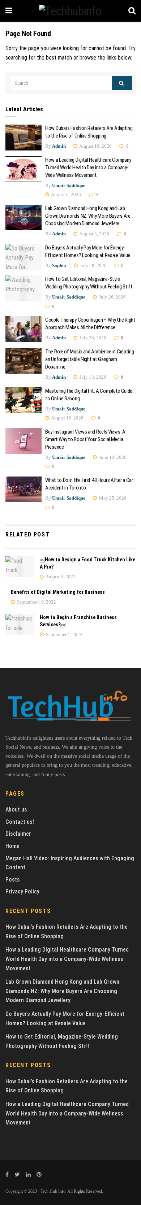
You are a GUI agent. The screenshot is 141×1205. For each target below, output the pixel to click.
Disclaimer (18, 833)
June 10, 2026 (112, 457)
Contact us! (19, 821)
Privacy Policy (22, 891)
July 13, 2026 (92, 377)
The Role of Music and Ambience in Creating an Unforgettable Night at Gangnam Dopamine (89, 359)
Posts (12, 879)
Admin (59, 146)
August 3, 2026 (93, 233)
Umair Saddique (68, 185)
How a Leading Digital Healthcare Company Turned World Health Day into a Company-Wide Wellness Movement (88, 167)
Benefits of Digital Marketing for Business (58, 592)
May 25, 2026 (112, 498)
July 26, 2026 (112, 297)
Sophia (59, 265)
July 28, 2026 (93, 265)
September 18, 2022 (36, 602)
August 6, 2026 (65, 194)
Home (12, 846)
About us (16, 809)
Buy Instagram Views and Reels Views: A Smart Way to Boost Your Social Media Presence (85, 439)
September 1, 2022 (63, 634)
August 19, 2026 (95, 146)
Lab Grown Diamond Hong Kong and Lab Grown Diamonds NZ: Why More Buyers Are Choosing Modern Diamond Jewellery (88, 216)
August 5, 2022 (60, 576)
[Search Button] (122, 83)
